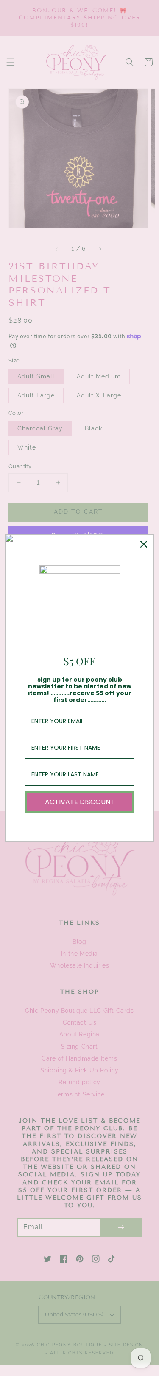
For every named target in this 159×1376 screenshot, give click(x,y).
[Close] (144, 544)
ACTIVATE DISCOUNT (79, 802)
